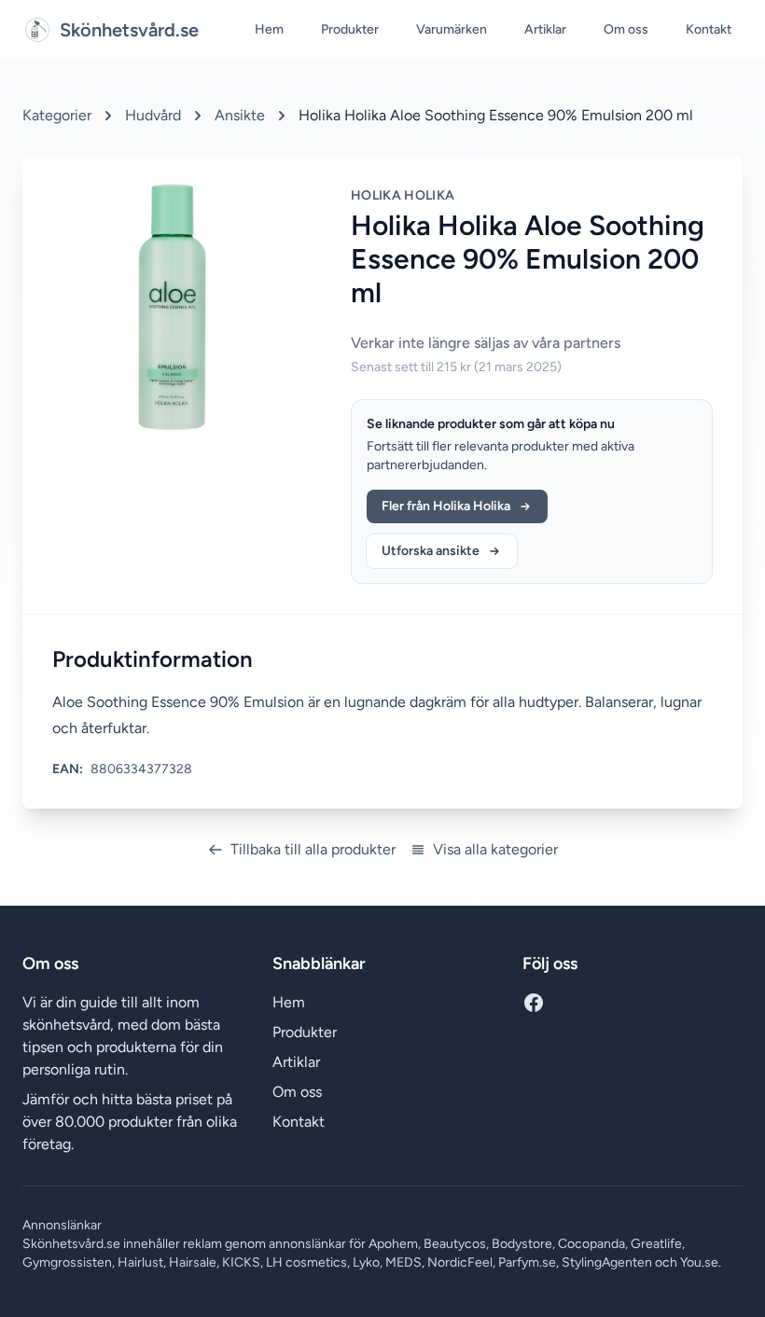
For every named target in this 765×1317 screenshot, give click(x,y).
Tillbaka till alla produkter (313, 849)
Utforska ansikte (431, 551)
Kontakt (708, 29)
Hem (269, 29)
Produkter (350, 29)
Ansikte (240, 115)
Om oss (626, 29)
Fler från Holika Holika (446, 506)
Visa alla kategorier (495, 849)
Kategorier (56, 115)
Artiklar (545, 29)
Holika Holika (403, 195)
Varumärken (451, 29)
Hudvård (153, 115)
